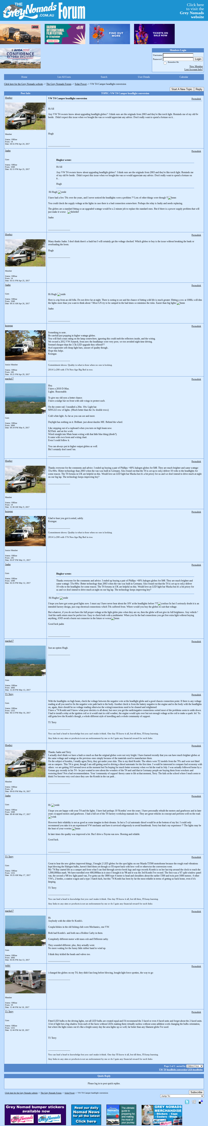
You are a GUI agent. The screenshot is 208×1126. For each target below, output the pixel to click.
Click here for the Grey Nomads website (23, 84)
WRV (8, 965)
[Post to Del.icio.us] (201, 1101)
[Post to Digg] (194, 1101)
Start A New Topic (181, 89)
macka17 (9, 378)
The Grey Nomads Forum (58, 84)
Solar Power (81, 84)
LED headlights (195, 1069)
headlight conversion (177, 1069)
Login (198, 59)
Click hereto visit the (192, 10)
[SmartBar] (20, 34)
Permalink (196, 98)
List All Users (64, 77)
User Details (144, 77)
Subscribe (196, 1092)
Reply (199, 89)
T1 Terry (9, 694)
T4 (165, 1069)
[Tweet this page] (187, 1101)
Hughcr (8, 97)
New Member (196, 66)
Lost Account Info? (193, 69)
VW (161, 1069)
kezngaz (9, 325)
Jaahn (8, 150)
